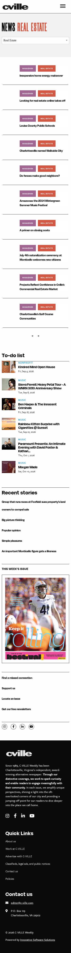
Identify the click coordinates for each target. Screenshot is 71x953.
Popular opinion (11, 530)
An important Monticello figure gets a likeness (29, 551)
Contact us (11, 871)
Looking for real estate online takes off (42, 100)
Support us (8, 688)
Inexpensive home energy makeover (41, 75)
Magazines (27, 68)
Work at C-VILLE (15, 848)
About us (10, 841)
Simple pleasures (12, 540)
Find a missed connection (17, 678)
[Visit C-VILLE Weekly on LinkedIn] (23, 816)
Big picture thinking (13, 520)
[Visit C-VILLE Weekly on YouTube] (31, 816)
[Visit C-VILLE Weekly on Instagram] (7, 816)
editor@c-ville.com (22, 903)
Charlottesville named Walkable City (41, 150)
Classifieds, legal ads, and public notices (27, 863)
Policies (9, 878)
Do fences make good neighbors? (40, 175)
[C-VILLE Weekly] (17, 6)
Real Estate (47, 68)
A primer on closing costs (35, 230)
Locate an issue (11, 698)
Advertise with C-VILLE (18, 856)
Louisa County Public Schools (37, 125)
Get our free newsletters (16, 709)
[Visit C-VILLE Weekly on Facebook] (15, 816)
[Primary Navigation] (62, 6)
